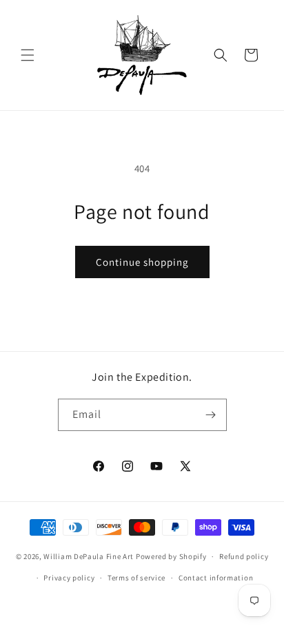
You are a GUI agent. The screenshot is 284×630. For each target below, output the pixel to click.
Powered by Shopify (171, 556)
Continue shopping (142, 262)
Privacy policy (68, 577)
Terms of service (136, 577)
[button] (27, 55)
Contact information (216, 577)
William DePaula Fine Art (88, 556)
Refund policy (243, 556)
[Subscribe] (211, 415)
